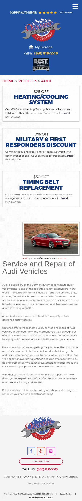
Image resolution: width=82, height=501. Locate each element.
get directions (41, 461)
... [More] (65, 113)
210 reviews (65, 12)
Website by (41, 497)
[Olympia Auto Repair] (41, 30)
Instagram (51, 451)
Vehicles (27, 81)
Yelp (41, 451)
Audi (46, 81)
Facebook (31, 451)
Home (8, 81)
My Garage (44, 47)
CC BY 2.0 (61, 258)
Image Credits (66, 494)
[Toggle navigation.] (75, 6)
